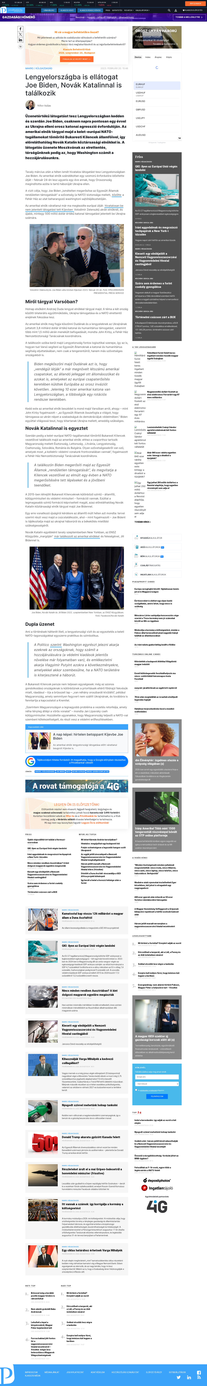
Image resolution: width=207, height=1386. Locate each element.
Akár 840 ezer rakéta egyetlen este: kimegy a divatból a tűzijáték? (161, 455)
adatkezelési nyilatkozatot (148, 1090)
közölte (116, 194)
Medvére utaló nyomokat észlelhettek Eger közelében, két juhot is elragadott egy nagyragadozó (155, 885)
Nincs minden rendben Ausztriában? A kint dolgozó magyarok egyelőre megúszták (48, 864)
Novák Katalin (78, 772)
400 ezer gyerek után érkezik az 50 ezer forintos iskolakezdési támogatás (153, 898)
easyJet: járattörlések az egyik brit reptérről (155, 688)
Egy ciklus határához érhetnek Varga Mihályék (92, 1250)
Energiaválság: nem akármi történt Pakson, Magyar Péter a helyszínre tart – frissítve (159, 986)
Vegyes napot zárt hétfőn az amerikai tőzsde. (155, 240)
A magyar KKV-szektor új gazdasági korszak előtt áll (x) (155, 1038)
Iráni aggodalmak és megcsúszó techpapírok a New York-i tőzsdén (49, 855)
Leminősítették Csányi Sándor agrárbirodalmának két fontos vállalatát (161, 430)
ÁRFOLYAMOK (195, 4)
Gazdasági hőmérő (18, 17)
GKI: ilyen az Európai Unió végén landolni (47, 848)
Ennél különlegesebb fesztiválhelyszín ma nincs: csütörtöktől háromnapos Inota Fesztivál (155, 676)
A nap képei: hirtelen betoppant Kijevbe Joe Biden (88, 736)
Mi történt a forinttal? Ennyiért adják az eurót (78, 1294)
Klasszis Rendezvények (90, 10)
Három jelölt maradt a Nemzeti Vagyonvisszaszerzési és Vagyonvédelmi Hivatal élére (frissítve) (101, 867)
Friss (108, 10)
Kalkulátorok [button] (142, 10)
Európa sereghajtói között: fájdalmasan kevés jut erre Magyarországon (156, 590)
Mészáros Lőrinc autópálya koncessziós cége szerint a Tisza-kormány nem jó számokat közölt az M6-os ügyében (156, 618)
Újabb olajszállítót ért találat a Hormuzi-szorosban (46, 841)
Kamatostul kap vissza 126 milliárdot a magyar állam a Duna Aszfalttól (92, 915)
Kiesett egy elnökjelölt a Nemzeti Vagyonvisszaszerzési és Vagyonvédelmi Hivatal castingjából (47, 875)
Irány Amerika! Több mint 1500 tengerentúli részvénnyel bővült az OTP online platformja (156, 832)
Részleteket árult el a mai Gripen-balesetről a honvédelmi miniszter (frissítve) (92, 1171)
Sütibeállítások (177, 1372)
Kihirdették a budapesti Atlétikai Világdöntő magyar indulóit (155, 662)
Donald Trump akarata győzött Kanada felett (91, 1137)
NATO (68, 772)
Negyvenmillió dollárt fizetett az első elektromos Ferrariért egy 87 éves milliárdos (163, 395)
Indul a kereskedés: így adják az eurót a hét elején (155, 1121)
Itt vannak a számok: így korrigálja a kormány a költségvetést (92, 1206)
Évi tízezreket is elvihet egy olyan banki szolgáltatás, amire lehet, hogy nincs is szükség (153, 604)
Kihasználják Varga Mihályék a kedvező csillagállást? (87, 1061)
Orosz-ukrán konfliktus (97, 772)
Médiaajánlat (52, 1372)
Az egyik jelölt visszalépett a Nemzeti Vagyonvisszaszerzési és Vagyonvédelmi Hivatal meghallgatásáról (101, 857)
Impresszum (31, 1372)
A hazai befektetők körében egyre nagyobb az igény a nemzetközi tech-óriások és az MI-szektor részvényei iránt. (155, 844)
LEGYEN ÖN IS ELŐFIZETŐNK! (76, 804)
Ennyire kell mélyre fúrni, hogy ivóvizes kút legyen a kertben (79, 1338)
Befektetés (117, 10)
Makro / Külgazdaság (38, 68)
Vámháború (49, 10)
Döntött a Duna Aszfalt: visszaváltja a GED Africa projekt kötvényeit (101, 874)
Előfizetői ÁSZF (154, 1372)
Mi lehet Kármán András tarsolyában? (99, 840)
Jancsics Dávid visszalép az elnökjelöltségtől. (155, 270)
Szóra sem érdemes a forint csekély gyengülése (45, 884)
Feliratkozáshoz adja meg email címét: (150, 1072)
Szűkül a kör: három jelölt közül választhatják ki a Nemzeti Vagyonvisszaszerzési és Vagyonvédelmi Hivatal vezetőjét (156, 1144)
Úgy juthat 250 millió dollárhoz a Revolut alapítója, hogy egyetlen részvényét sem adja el (162, 485)
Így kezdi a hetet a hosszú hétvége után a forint (101, 881)
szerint (55, 645)
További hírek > (142, 522)
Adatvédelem (98, 1372)
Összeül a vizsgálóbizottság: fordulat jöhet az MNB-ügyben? (156, 1157)
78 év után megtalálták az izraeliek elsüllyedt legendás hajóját (156, 698)
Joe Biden (60, 772)
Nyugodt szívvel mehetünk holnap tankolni (89, 1105)
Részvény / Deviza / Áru (144, 223)
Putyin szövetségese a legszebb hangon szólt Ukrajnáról (103, 849)
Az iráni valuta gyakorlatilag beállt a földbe (154, 645)
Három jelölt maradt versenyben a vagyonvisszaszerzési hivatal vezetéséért (154, 925)
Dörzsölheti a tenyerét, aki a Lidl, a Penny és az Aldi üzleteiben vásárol (79, 1309)
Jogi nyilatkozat (75, 1372)
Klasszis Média (32, 1376)
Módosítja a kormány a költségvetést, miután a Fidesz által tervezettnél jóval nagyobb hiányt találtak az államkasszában (156, 633)
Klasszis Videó (67, 10)
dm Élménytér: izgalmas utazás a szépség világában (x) (156, 762)
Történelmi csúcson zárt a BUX (42, 892)
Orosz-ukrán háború (156, 31)
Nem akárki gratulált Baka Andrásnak (43, 1310)
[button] (176, 10)
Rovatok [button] (128, 10)
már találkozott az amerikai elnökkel (77, 536)
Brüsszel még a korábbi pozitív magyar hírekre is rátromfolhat (43, 1296)
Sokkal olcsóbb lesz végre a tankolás (79, 1323)
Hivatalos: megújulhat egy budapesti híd (100, 844)
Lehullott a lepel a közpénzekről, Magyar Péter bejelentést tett (42, 1325)
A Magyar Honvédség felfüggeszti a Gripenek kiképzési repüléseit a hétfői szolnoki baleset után (156, 912)
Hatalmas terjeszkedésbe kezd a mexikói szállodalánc (154, 710)
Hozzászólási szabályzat (125, 1372)
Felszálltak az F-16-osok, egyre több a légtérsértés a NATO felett (152, 1169)
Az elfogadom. (151, 1090)
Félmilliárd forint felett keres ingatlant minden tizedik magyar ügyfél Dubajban (162, 356)
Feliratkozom (157, 1096)
